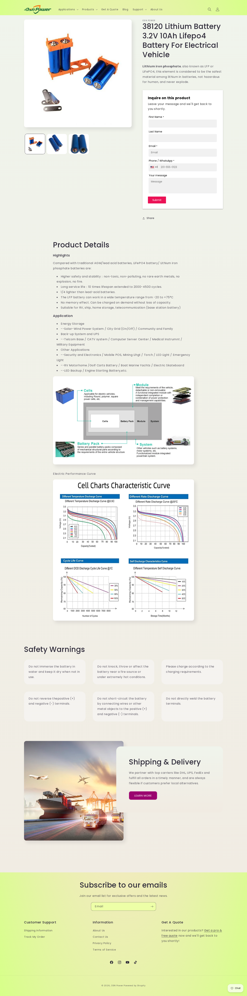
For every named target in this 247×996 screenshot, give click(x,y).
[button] (68, 9)
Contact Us (100, 937)
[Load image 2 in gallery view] (57, 144)
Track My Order (34, 937)
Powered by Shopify (135, 985)
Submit (156, 200)
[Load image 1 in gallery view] (35, 144)
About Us (99, 930)
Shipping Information (38, 930)
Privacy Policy (102, 943)
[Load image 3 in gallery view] (79, 144)
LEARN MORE (143, 795)
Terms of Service (104, 949)
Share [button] (150, 218)
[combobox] (154, 167)
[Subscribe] (152, 906)
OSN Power (117, 985)
